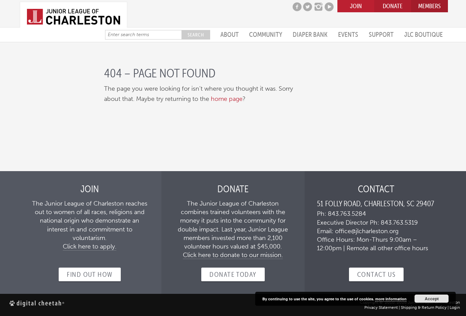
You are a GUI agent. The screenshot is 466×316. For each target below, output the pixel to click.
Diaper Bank (310, 34)
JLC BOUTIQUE (423, 34)
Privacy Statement (381, 307)
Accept (432, 299)
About (229, 34)
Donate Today (232, 274)
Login (455, 307)
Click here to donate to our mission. (233, 255)
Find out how (89, 274)
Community (265, 34)
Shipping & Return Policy (424, 307)
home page (227, 99)
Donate (393, 6)
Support (381, 34)
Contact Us (376, 274)
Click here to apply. (89, 246)
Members (429, 6)
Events (348, 34)
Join (356, 6)
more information (391, 298)
